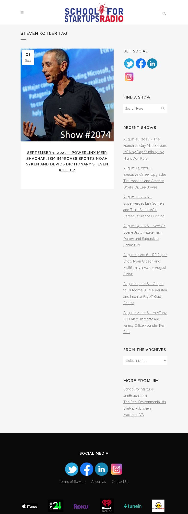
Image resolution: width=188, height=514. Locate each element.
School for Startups (138, 389)
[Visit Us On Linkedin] (152, 68)
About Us (98, 482)
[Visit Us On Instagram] (129, 81)
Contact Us (120, 482)
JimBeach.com (135, 396)
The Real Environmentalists (144, 402)
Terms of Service (72, 482)
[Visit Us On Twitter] (129, 68)
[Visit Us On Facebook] (140, 68)
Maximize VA (133, 415)
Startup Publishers (137, 408)
